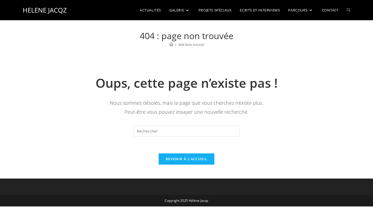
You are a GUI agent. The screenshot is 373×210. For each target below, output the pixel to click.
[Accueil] (171, 44)
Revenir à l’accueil (186, 158)
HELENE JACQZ (45, 9)
